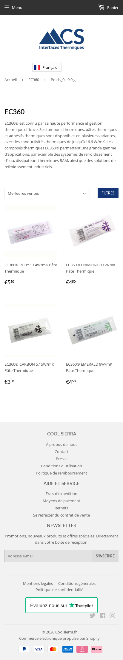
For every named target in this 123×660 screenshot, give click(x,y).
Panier (112, 7)
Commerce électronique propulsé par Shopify (59, 638)
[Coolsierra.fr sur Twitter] (93, 616)
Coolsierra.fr (66, 632)
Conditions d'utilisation (61, 466)
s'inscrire (105, 556)
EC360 (33, 79)
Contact (62, 451)
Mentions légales (38, 583)
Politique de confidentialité (59, 589)
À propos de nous (61, 444)
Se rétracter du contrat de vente (61, 515)
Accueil (10, 79)
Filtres (108, 193)
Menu (17, 7)
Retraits (61, 508)
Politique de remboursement (61, 473)
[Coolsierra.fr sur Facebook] (102, 616)
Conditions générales (77, 583)
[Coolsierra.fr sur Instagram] (113, 616)
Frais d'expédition (61, 493)
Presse (61, 458)
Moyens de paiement (61, 500)
